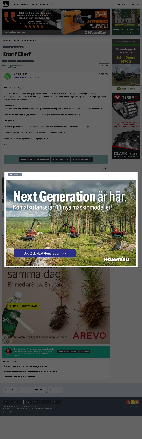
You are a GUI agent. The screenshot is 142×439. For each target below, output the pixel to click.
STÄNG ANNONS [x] (14, 174)
